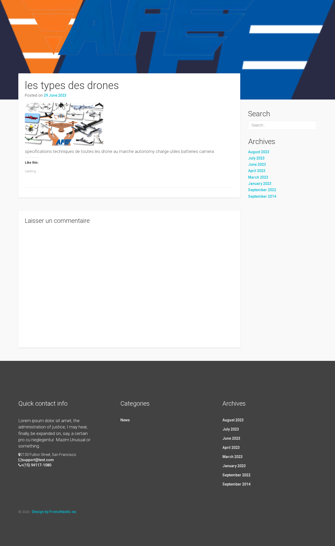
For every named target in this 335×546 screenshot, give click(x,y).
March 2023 (258, 177)
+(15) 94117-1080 (36, 465)
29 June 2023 (55, 95)
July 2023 (256, 158)
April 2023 (256, 171)
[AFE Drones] (139, 42)
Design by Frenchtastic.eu (54, 512)
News (125, 420)
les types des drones (72, 85)
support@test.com (38, 460)
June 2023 (257, 164)
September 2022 (262, 190)
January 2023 (259, 183)
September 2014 (262, 196)
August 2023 (258, 152)
